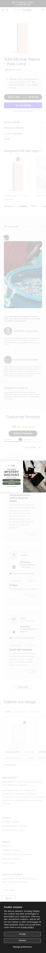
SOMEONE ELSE (11, 483)
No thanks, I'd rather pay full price (11, 486)
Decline (22, 940)
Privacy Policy (27, 927)
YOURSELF (11, 480)
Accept (22, 934)
